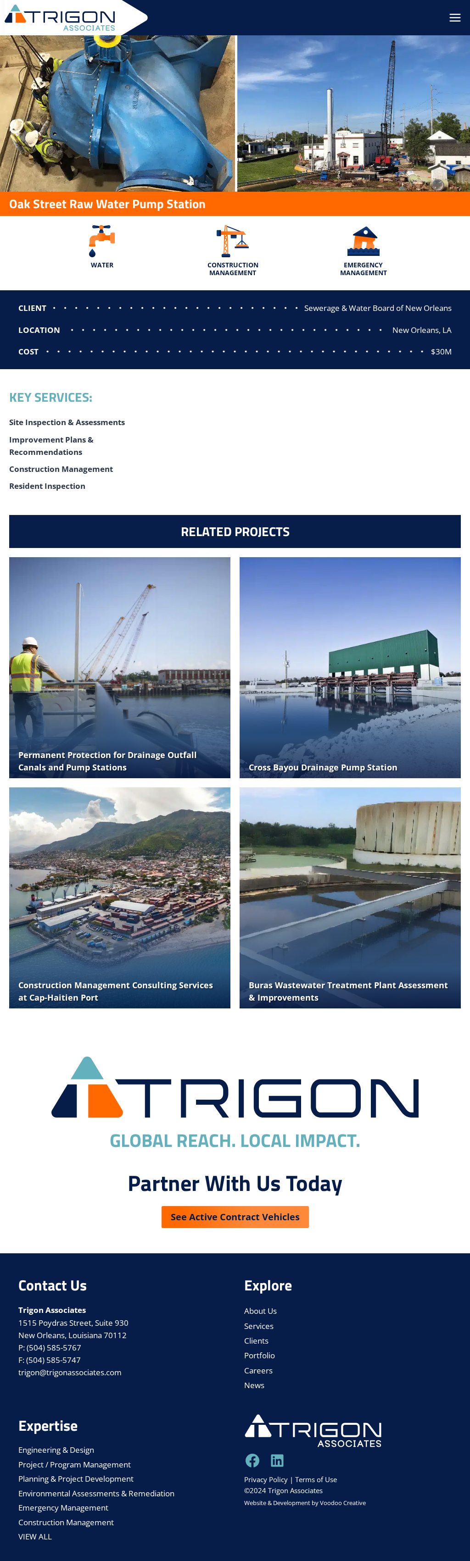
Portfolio (259, 1355)
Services (259, 1326)
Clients (256, 1340)
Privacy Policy (266, 1479)
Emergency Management (363, 268)
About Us (260, 1311)
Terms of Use (316, 1479)
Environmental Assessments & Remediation (96, 1493)
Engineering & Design (56, 1450)
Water (102, 264)
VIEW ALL (35, 1536)
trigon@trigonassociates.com (70, 1372)
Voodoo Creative (343, 1503)
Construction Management (232, 268)
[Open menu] (454, 18)
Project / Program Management (74, 1464)
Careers (258, 1370)
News (254, 1385)
